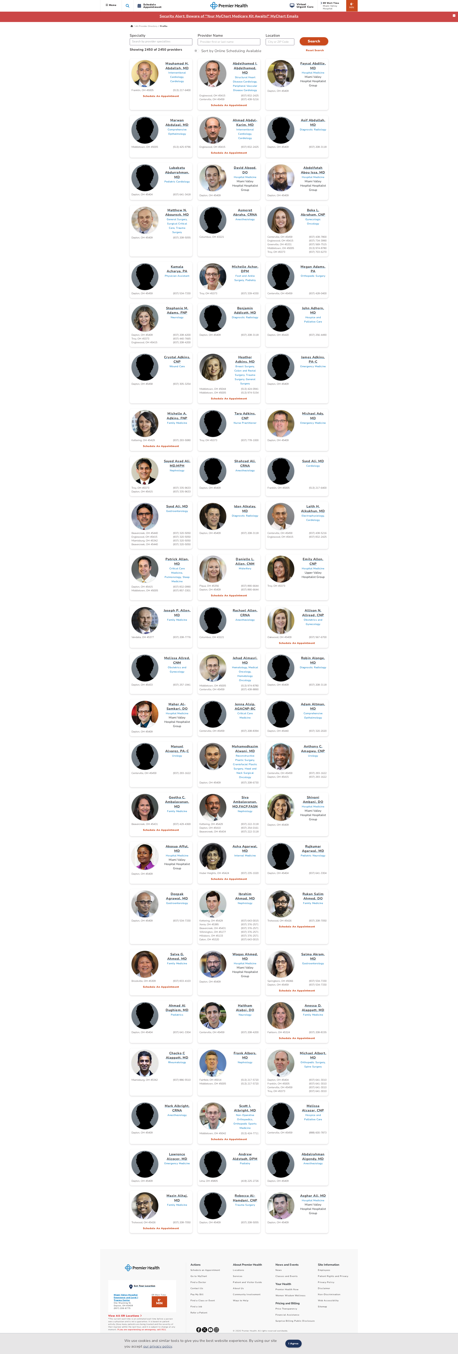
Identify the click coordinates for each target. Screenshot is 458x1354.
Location (273, 35)
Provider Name (210, 35)
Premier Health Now (287, 1289)
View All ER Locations (124, 1316)
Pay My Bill (197, 1294)
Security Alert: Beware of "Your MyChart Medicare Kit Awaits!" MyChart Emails (229, 16)
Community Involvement (246, 1294)
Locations (238, 1270)
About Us (238, 1288)
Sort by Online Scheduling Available (231, 50)
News (279, 1270)
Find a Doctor (198, 1282)
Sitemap (322, 1306)
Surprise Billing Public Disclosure (295, 1320)
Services (237, 1276)
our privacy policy (157, 1346)
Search (314, 41)
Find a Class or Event (203, 1300)
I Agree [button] (293, 1343)
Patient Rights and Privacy (333, 1276)
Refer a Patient (199, 1312)
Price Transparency (286, 1308)
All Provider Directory (146, 26)
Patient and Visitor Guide (247, 1282)
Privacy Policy (326, 1282)
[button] (128, 5)
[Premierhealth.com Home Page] (132, 26)
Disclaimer (324, 1288)
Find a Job (196, 1306)
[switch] (196, 50)
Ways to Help (240, 1300)
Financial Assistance (287, 1314)
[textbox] (152, 41)
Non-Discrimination (329, 1294)
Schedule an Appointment (205, 1270)
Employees (324, 1270)
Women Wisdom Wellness (291, 1295)
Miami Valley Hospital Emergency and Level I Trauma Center (126, 1298)
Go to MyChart (199, 1276)
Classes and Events (287, 1276)
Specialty (137, 35)
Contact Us (197, 1288)
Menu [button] (112, 5)
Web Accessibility (328, 1300)
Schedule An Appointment (161, 96)
